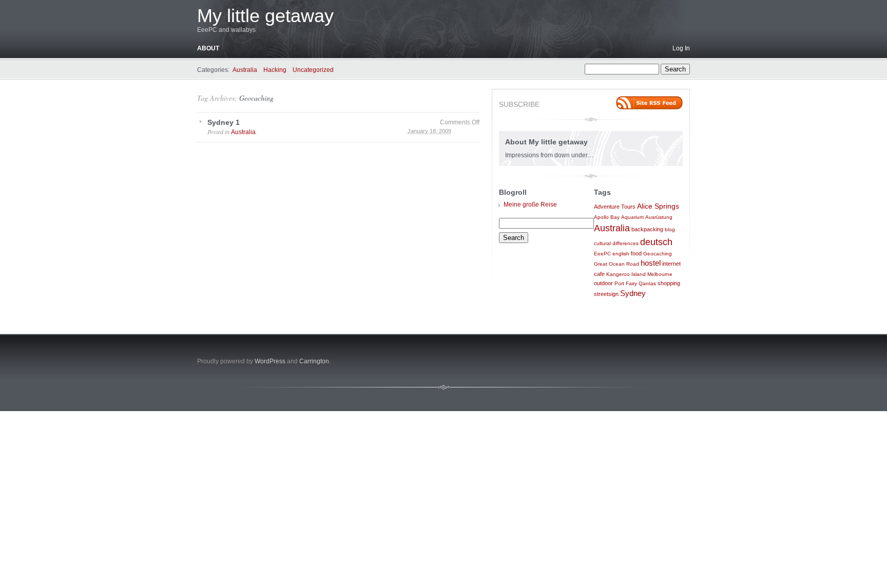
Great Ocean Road (616, 264)
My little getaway (265, 15)
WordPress (270, 361)
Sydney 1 (223, 122)
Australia (245, 69)
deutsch (656, 242)
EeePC (602, 253)
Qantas (647, 283)
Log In (681, 48)
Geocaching (256, 98)
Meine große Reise (530, 204)
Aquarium (632, 217)
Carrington (314, 361)
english (620, 253)
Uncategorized (313, 69)
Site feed (649, 102)
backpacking (647, 229)
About (208, 48)
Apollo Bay (607, 217)
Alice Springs (658, 206)
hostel (651, 263)
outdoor (603, 283)
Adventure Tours (614, 206)
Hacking (274, 69)
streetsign (606, 294)
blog (670, 229)
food (636, 253)
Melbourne (659, 274)
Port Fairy (625, 283)
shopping (669, 283)
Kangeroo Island (626, 274)
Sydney (633, 293)
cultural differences (616, 243)
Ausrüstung (658, 217)
